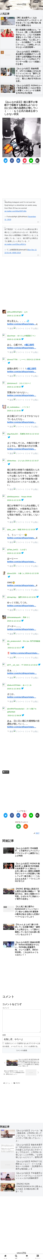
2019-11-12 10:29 (28, 529)
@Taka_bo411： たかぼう (17, 550)
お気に (36, 328)
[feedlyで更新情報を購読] (18, 826)
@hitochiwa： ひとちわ (16, 461)
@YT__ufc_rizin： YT (15, 665)
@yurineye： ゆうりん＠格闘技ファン (21, 336)
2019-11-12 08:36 (14, 715)
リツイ (27, 328)
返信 (11, 328)
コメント (5, 1008)
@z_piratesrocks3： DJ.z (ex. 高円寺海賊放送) (23, 642)
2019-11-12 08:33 (14, 316)
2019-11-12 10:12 (32, 434)
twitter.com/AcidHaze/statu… (22, 673)
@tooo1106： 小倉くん (16, 573)
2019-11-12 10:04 (14, 411)
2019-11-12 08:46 (33, 359)
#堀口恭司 (29, 345)
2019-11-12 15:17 (14, 648)
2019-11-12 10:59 (14, 553)
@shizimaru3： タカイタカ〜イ (19, 383)
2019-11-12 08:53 (14, 387)
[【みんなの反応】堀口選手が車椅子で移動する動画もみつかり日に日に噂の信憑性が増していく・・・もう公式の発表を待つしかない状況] (18, 160)
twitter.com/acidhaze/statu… (21, 324)
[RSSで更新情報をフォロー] (25, 826)
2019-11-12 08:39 (14, 339)
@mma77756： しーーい (16, 359)
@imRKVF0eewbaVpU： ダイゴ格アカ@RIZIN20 (21, 710)
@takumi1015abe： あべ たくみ (19, 685)
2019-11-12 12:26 (14, 500)
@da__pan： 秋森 (14, 529)
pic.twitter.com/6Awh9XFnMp (15, 211)
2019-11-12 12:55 (29, 597)
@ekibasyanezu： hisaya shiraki (19, 497)
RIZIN (6, 772)
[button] (38, 615)
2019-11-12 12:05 (32, 573)
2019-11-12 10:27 (32, 461)
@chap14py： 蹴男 (14, 597)
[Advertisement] (21, 181)
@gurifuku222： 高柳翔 (16, 434)
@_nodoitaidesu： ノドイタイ (18, 407)
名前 (4, 1035)
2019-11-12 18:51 (14, 689)
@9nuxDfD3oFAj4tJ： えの (17, 312)
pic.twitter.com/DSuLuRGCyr (15, 244)
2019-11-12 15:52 (31, 665)
